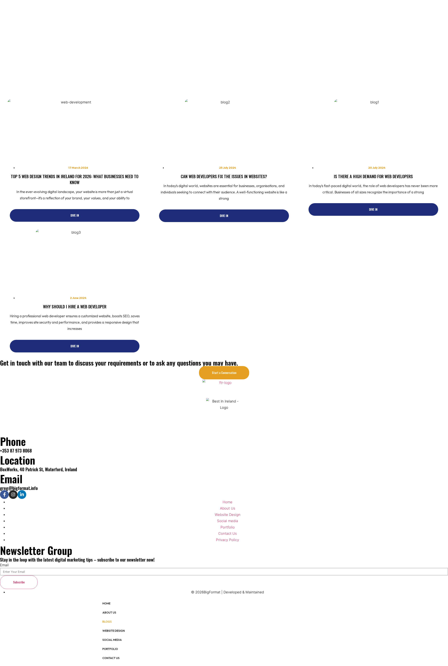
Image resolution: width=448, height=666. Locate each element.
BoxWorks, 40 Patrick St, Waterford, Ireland (38, 469)
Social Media (112, 640)
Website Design (113, 630)
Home (106, 603)
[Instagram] (13, 494)
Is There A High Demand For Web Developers (373, 176)
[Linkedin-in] (22, 494)
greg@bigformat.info (19, 488)
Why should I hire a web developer (74, 306)
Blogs (107, 621)
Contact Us (111, 658)
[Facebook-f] (4, 494)
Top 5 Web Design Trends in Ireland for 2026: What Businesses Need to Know (74, 179)
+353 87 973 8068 (16, 450)
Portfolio (110, 649)
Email (4, 565)
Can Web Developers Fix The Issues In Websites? (224, 176)
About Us (109, 612)
